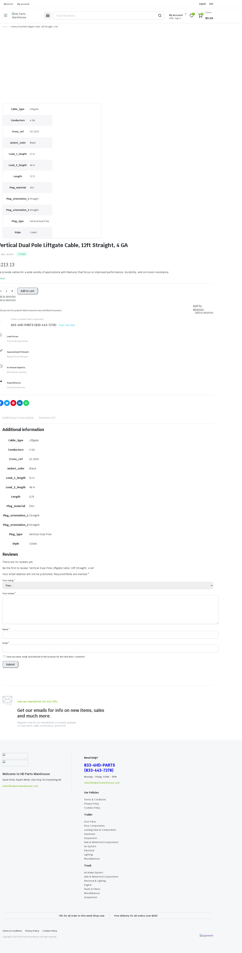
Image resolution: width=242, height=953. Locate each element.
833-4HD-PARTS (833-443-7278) (99, 768)
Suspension (90, 838)
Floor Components (94, 825)
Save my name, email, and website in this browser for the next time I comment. (45, 656)
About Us (8, 4)
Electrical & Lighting (95, 880)
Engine (88, 884)
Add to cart (27, 291)
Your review (9, 593)
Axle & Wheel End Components (101, 842)
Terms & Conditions (95, 799)
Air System (90, 846)
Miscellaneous (92, 858)
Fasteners (89, 834)
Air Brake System (93, 872)
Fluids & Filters (92, 889)
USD (211, 4)
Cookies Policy (92, 807)
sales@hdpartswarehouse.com (20, 786)
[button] (198, 308)
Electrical (89, 850)
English (202, 4)
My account (23, 4)
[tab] (18, 418)
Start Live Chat (67, 325)
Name (6, 629)
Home (5, 26)
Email (5, 643)
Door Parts (90, 821)
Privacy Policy (91, 803)
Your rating (8, 580)
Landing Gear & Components (100, 829)
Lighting (88, 854)
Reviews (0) (47, 418)
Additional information (18, 418)
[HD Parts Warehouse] (25, 15)
